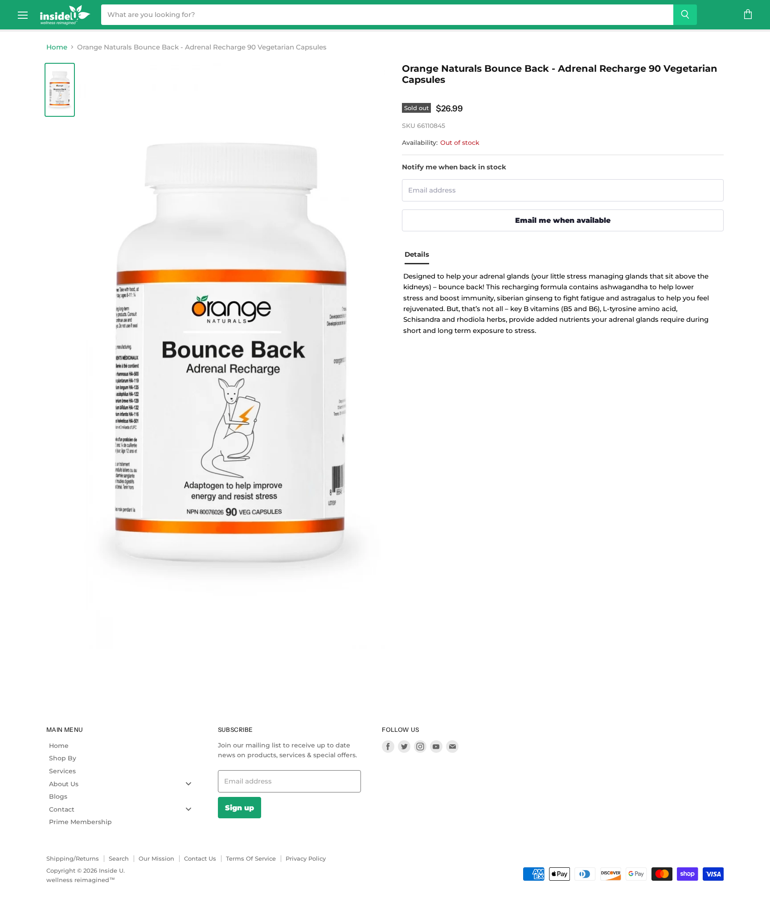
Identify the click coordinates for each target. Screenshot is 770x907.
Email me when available (562, 220)
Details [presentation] (417, 254)
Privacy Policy (306, 858)
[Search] (685, 14)
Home (56, 47)
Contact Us (200, 858)
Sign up (239, 807)
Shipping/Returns (72, 858)
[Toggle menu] (188, 783)
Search (119, 858)
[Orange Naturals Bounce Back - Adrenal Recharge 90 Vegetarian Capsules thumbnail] (59, 90)
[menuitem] (123, 745)
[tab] (420, 255)
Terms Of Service (251, 858)
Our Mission (156, 858)
